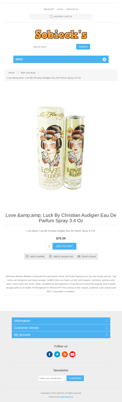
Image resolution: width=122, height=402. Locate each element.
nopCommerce (66, 397)
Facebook (50, 354)
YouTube (72, 354)
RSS (65, 354)
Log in (60, 9)
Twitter (57, 354)
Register (49, 9)
